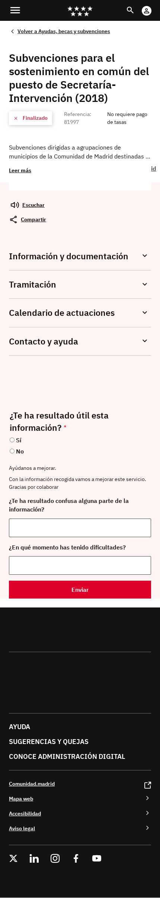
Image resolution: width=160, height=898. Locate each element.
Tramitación (32, 284)
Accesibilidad (25, 813)
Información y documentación (68, 256)
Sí (18, 440)
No (20, 451)
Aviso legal (22, 828)
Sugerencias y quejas (49, 741)
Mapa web (21, 798)
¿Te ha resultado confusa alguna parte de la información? (69, 505)
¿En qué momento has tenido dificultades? (67, 547)
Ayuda (19, 726)
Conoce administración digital (67, 756)
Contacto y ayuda (43, 341)
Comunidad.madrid (32, 783)
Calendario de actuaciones (62, 313)
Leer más (20, 170)
